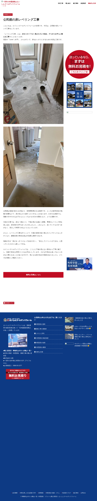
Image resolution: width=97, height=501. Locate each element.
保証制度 (83, 3)
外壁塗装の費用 (41, 347)
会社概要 (14, 493)
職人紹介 (68, 3)
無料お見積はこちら (33, 275)
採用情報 (40, 493)
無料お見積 (39, 352)
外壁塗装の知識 (40, 342)
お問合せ (83, 493)
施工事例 (75, 3)
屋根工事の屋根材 (41, 329)
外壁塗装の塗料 (40, 324)
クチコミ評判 (40, 333)
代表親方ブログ (8, 14)
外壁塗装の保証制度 (42, 338)
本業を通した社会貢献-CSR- (28, 493)
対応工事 (60, 3)
